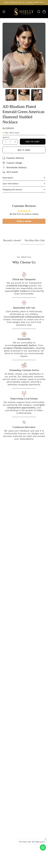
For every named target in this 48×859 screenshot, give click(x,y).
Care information (10, 183)
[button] (38, 11)
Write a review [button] (24, 221)
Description (8, 178)
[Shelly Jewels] (24, 11)
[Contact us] (43, 847)
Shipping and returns (12, 189)
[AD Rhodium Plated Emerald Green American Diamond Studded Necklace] (11, 95)
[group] (24, 2)
